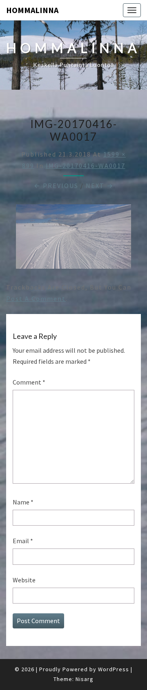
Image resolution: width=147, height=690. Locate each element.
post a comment (36, 298)
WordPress (113, 669)
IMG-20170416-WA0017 (85, 165)
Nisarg (85, 679)
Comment (29, 382)
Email (23, 541)
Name (23, 502)
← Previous (56, 185)
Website (24, 580)
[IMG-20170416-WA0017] (73, 239)
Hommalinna (32, 10)
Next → (100, 185)
